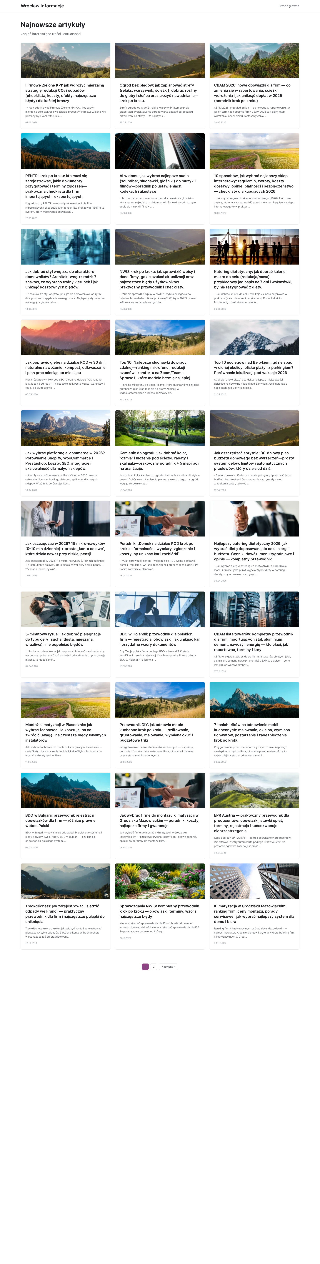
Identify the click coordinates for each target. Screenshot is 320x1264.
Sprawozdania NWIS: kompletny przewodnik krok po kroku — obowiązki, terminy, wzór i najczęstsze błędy (159, 911)
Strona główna (289, 6)
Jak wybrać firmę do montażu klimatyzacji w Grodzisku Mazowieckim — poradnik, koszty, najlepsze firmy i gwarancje (159, 820)
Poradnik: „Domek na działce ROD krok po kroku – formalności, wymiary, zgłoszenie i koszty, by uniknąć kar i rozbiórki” (157, 548)
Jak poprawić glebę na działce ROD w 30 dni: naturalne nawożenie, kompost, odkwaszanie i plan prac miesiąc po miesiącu (65, 367)
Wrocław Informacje (42, 6)
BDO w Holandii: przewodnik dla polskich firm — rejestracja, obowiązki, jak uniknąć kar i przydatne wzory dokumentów (160, 639)
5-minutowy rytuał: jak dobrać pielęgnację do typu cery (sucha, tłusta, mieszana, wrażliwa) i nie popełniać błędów (63, 639)
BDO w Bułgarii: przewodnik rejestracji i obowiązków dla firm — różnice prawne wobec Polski (60, 820)
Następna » (168, 966)
